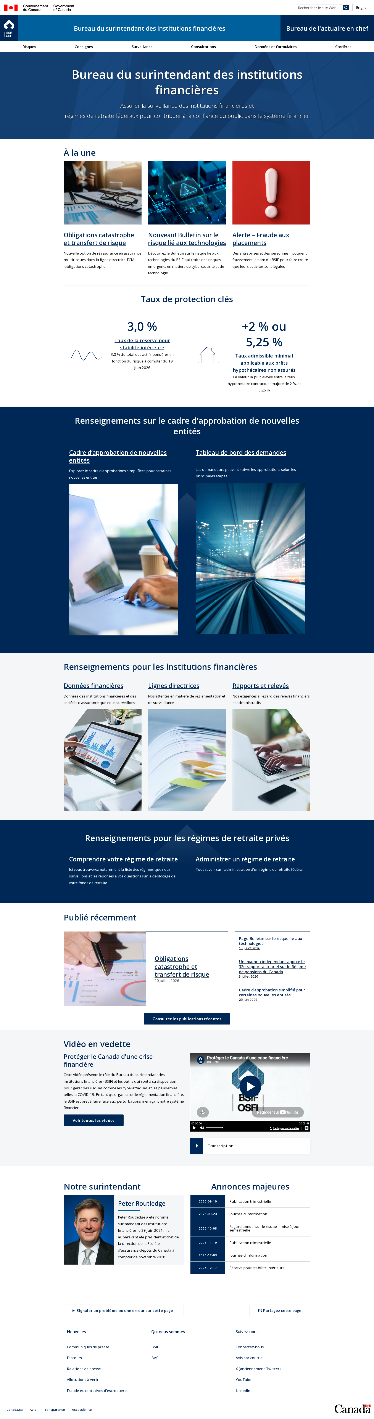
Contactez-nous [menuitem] (250, 1346)
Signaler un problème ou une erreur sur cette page (125, 1310)
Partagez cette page (282, 1310)
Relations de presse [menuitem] (84, 1368)
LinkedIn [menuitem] (243, 1390)
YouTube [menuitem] (243, 1379)
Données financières (93, 685)
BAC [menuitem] (154, 1357)
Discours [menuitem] (74, 1357)
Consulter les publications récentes (187, 1018)
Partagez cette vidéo (286, 1128)
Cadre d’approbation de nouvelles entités (118, 456)
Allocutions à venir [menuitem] (83, 1379)
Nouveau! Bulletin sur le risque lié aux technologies (187, 239)
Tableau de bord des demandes (241, 452)
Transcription (220, 1145)
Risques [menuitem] (29, 46)
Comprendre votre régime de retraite (123, 859)
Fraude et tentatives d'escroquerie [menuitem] (97, 1390)
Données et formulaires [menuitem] (276, 46)
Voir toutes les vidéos (94, 1120)
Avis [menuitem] (33, 1409)
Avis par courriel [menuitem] (249, 1357)
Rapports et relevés (260, 685)
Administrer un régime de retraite (245, 859)
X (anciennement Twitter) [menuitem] (258, 1368)
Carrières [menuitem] (343, 46)
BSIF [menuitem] (155, 1346)
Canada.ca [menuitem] (14, 1409)
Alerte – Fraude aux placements (260, 239)
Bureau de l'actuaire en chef (327, 28)
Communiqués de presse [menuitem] (88, 1346)
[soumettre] (346, 7)
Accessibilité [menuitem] (82, 1409)
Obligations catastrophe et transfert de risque (99, 239)
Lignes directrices (173, 685)
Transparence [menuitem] (54, 1409)
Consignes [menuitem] (84, 46)
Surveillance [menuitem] (142, 46)
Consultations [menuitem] (203, 46)
